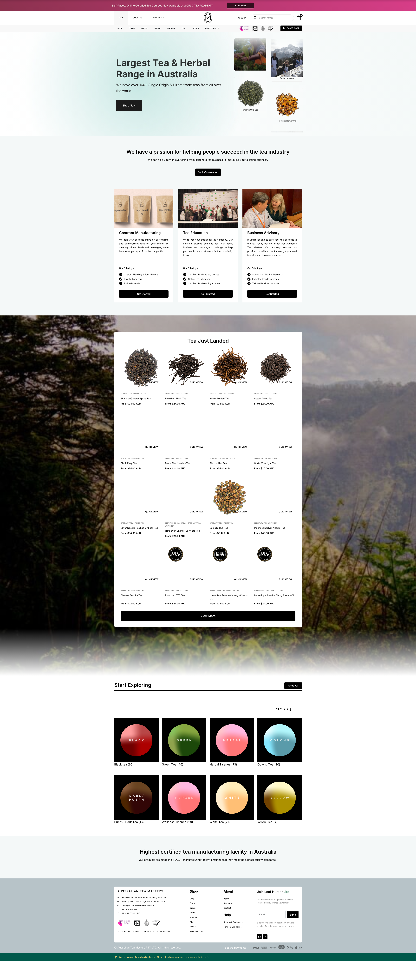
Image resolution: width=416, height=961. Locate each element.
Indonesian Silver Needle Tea (269, 527)
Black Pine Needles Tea (177, 463)
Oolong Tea (126, 393)
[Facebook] (259, 936)
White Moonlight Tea (265, 463)
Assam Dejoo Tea (263, 398)
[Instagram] (265, 936)
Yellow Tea (229, 393)
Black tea (169, 393)
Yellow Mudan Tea (219, 398)
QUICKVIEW (152, 382)
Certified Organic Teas (176, 523)
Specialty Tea (139, 393)
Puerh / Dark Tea (217, 590)
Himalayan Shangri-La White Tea (182, 530)
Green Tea (125, 590)
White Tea (272, 458)
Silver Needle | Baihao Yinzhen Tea (139, 527)
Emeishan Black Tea (175, 398)
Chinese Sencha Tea (131, 595)
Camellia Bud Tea (219, 527)
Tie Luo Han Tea (218, 463)
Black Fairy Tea (129, 463)
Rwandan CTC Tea (175, 595)
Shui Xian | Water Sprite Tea (136, 398)
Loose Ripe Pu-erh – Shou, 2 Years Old (274, 595)
